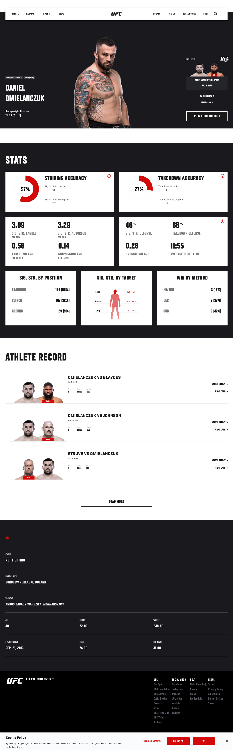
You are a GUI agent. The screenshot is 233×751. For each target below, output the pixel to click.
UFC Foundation (162, 689)
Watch (172, 13)
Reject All (178, 741)
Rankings (30, 13)
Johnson (112, 416)
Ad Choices (214, 694)
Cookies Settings (152, 741)
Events (15, 13)
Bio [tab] (7, 538)
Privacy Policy (216, 689)
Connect (157, 13)
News (61, 13)
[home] (117, 13)
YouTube (176, 703)
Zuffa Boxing (189, 13)
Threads (176, 694)
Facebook (177, 684)
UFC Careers (160, 694)
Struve (75, 454)
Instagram (177, 689)
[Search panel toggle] (215, 13)
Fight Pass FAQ (198, 684)
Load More (116, 502)
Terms (211, 684)
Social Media (179, 680)
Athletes (47, 13)
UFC (156, 680)
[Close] (227, 741)
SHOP (205, 13)
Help (192, 680)
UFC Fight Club (161, 713)
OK (203, 741)
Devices (194, 689)
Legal (211, 680)
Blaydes (112, 377)
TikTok (175, 708)
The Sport (159, 684)
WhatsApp (177, 698)
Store (156, 708)
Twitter (176, 713)
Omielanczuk (82, 377)
